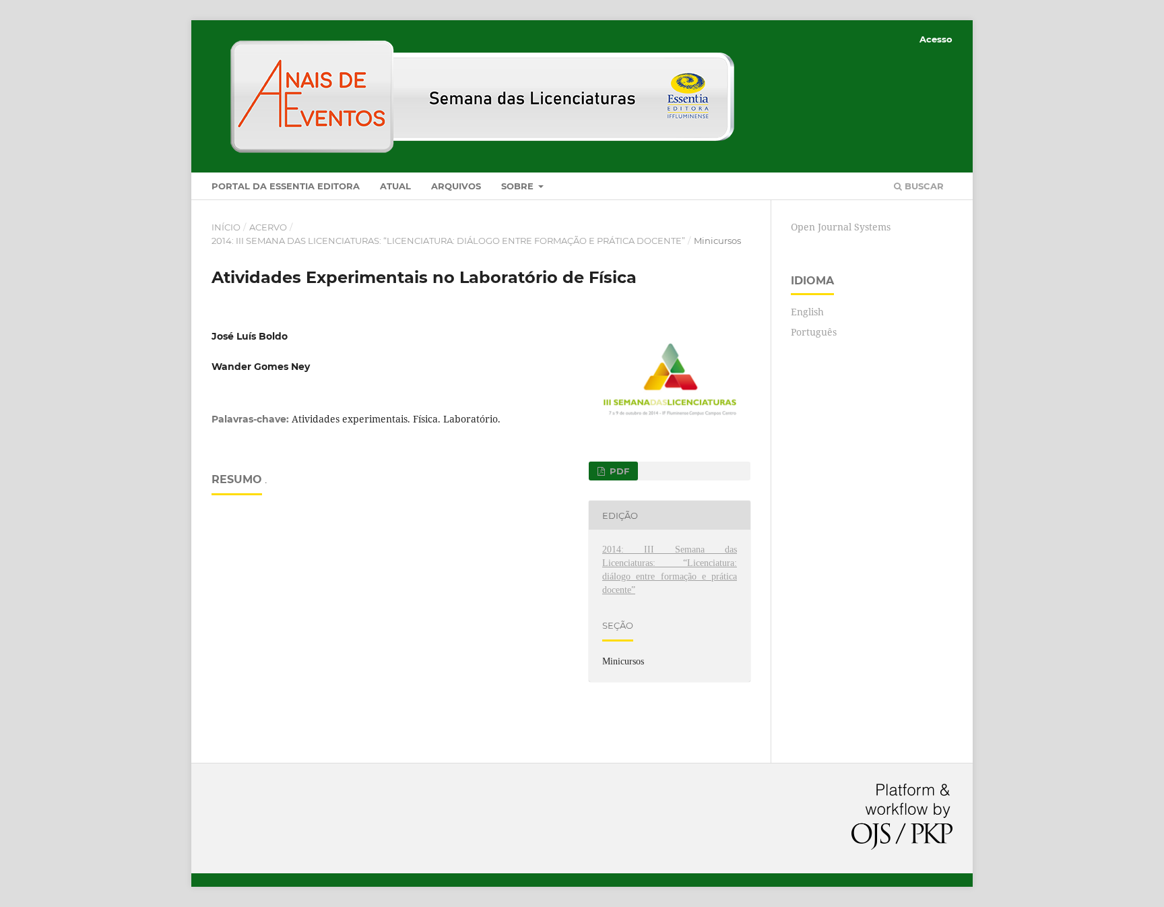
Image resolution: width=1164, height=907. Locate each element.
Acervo (268, 227)
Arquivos (456, 186)
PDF (618, 471)
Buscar (923, 186)
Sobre (518, 186)
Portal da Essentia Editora (286, 186)
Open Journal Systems (841, 226)
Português (814, 331)
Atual (395, 186)
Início (226, 227)
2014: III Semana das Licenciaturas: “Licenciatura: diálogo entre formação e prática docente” (448, 240)
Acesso (935, 39)
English (807, 311)
